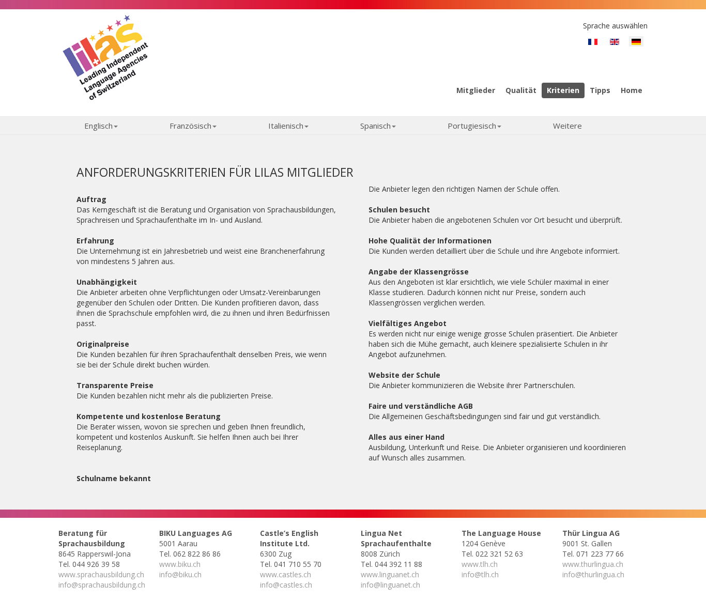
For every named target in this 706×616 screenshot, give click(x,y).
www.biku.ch (180, 564)
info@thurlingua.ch (593, 574)
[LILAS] (105, 56)
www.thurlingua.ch (592, 564)
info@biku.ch (180, 574)
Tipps (600, 90)
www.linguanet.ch (390, 574)
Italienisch (285, 125)
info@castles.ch (286, 585)
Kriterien (563, 90)
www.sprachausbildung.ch (101, 574)
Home (631, 90)
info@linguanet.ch (390, 585)
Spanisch (375, 125)
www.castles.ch (285, 574)
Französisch (190, 125)
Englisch (98, 125)
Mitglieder (475, 90)
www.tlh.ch (480, 564)
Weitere (567, 125)
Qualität (520, 90)
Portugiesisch (472, 125)
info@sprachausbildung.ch (101, 585)
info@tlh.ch (480, 574)
